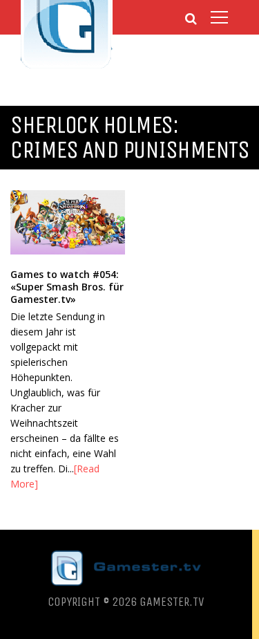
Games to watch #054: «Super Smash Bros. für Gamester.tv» (67, 287)
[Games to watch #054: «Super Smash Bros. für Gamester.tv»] (67, 222)
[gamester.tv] (67, 67)
